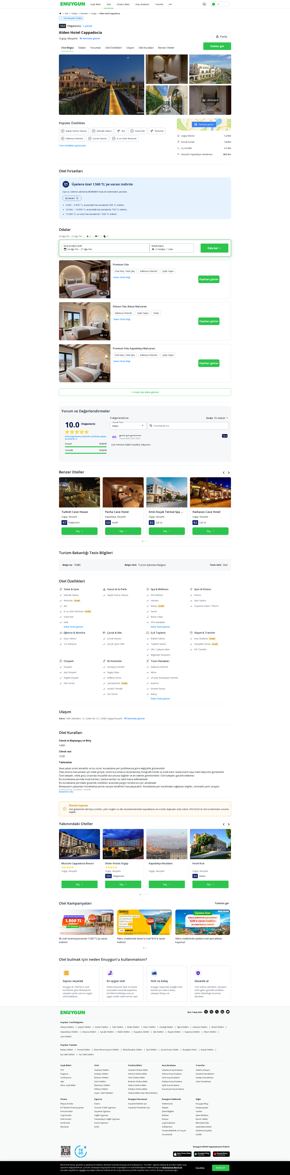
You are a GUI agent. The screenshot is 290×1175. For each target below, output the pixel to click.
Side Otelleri (117, 1027)
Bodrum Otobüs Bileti (137, 1081)
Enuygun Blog (202, 1103)
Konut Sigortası (101, 1122)
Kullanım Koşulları (204, 1130)
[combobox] (107, 249)
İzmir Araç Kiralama (171, 1077)
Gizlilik (199, 1134)
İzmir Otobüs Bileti (136, 1077)
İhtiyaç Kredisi (66, 1103)
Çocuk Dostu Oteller (170, 1049)
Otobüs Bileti (135, 1065)
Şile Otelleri (158, 1031)
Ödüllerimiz (167, 1126)
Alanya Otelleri (67, 1027)
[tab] (67, 47)
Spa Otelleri (151, 1049)
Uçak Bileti (65, 1065)
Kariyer (165, 1119)
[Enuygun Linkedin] (222, 1012)
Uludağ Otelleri (166, 1027)
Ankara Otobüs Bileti (137, 1073)
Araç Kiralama (169, 1065)
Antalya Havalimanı (204, 1077)
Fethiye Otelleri (101, 1089)
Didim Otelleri (133, 1027)
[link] (60, 13)
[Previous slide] (64, 279)
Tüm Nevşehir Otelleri (72, 18)
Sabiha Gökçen (203, 1070)
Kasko (97, 1103)
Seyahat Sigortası (102, 1111)
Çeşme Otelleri (84, 1027)
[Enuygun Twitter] (217, 1012)
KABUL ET (220, 1167)
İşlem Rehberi (202, 1115)
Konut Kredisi (66, 1111)
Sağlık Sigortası (101, 1115)
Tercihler (200, 1167)
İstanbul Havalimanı (205, 1073)
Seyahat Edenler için (137, 1103)
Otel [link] (66, 13)
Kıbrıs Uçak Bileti (67, 1085)
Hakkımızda (167, 1103)
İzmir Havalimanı (203, 1081)
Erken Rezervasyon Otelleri (106, 1049)
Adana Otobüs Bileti (137, 1085)
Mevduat (64, 1126)
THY (62, 1070)
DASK (96, 1126)
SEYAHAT (70, 198)
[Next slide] (105, 279)
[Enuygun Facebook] (206, 1012)
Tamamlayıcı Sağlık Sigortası (107, 1119)
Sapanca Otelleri (192, 1031)
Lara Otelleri (66, 1036)
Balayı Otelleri (66, 1049)
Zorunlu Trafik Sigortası (105, 1107)
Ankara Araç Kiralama (172, 1073)
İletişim (165, 1107)
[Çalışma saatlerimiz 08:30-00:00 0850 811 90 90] (204, 3)
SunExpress (65, 1077)
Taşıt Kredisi (65, 1115)
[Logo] (72, 4)
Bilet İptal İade (202, 1122)
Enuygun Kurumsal (137, 1099)
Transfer (200, 1065)
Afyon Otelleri (210, 1031)
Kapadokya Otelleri (69, 1031)
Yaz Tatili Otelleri (86, 1054)
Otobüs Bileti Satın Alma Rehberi (143, 1093)
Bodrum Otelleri (101, 1077)
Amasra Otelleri (89, 1031)
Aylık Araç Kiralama (170, 1085)
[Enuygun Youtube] (228, 1012)
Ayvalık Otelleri (107, 1031)
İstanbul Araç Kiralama (172, 1070)
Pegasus (64, 1073)
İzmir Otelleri (100, 1081)
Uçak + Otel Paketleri (103, 1093)
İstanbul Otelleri (101, 1070)
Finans (63, 1099)
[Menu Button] (170, 4)
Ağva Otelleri (183, 1027)
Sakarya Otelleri (200, 1027)
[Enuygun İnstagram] (211, 1012)
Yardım (199, 1111)
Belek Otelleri (124, 1031)
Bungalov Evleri (190, 1049)
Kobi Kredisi (65, 1119)
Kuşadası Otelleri (141, 1031)
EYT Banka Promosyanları (72, 1107)
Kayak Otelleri (207, 1049)
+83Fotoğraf (212, 100)
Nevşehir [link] (84, 13)
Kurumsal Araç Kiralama (173, 1089)
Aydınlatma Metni (204, 1126)
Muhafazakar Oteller (132, 1049)
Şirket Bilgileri (168, 1111)
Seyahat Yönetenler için (139, 1107)
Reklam (165, 1115)
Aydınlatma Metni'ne (172, 1167)
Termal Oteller (83, 1049)
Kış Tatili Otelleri (67, 1054)
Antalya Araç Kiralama (172, 1081)
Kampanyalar (202, 1107)
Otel (96, 1065)
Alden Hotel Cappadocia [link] (110, 13)
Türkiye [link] (74, 13)
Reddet (82, 1170)
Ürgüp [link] (94, 13)
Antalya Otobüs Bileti (137, 1089)
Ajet (62, 1081)
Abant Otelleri (217, 1027)
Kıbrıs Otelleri (149, 1027)
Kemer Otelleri (101, 1027)
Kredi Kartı (65, 1122)
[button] (145, 84)
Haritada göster (206, 124)
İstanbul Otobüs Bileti (138, 1070)
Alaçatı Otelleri (174, 1031)
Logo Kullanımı (168, 1122)
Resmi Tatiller (202, 1119)
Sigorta (98, 1099)
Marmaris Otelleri (102, 1085)
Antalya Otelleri (101, 1073)
